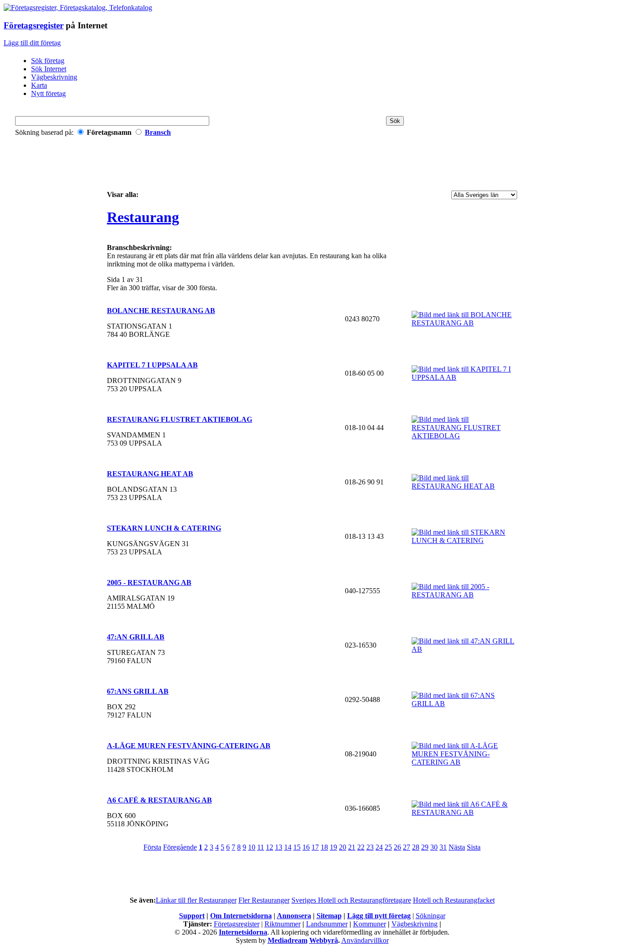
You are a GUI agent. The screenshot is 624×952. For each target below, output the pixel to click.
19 (333, 847)
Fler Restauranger (264, 900)
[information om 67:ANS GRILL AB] (464, 703)
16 (306, 847)
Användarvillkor (365, 940)
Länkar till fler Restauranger (196, 900)
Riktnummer (282, 924)
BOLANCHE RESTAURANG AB (161, 310)
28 (415, 847)
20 (342, 847)
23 (370, 847)
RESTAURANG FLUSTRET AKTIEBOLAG (179, 419)
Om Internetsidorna (241, 916)
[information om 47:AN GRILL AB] (464, 649)
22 (361, 847)
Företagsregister (33, 25)
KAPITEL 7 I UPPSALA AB (152, 365)
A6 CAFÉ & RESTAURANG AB (159, 800)
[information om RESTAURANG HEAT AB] (464, 486)
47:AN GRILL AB (135, 637)
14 (287, 847)
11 (260, 847)
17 (315, 847)
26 (397, 847)
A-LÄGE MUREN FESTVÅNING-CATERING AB (188, 746)
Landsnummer (327, 924)
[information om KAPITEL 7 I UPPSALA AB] (464, 377)
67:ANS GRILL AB (138, 691)
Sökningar (430, 916)
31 (443, 847)
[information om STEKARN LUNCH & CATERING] (464, 540)
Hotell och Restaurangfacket (454, 900)
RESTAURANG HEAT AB (150, 474)
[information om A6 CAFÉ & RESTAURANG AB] (464, 812)
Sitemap (329, 916)
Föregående (180, 847)
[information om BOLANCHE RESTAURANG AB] (464, 323)
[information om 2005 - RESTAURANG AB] (464, 595)
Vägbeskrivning (54, 77)
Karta (39, 85)
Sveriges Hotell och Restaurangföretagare (351, 900)
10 (251, 847)
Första (152, 847)
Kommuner (369, 924)
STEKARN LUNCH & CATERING (164, 528)
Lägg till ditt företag (32, 43)
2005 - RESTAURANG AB (149, 582)
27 (406, 847)
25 (388, 847)
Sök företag (47, 60)
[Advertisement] (312, 166)
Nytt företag (48, 93)
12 (269, 847)
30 (434, 847)
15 (297, 847)
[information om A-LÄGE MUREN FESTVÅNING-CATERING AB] (464, 762)
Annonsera (294, 916)
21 (351, 847)
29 (424, 847)
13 (278, 847)
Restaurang (143, 217)
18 (324, 847)
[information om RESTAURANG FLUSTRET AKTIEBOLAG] (464, 436)
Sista (474, 847)
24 (379, 847)
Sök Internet (48, 69)
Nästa (457, 847)
